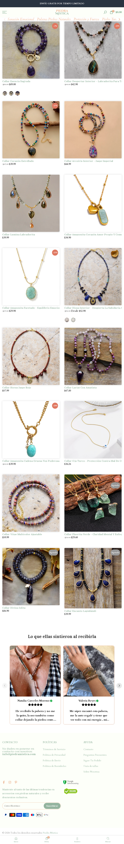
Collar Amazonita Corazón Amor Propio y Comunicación (93, 234)
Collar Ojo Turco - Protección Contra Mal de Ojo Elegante (93, 461)
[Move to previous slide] (4, 686)
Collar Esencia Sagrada (16, 81)
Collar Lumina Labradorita (18, 234)
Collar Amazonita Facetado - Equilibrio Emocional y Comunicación (31, 308)
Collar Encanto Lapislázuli (80, 611)
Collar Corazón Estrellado (18, 161)
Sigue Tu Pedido (92, 760)
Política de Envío (52, 760)
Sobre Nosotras (91, 771)
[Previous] (4, 19)
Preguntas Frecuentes (95, 755)
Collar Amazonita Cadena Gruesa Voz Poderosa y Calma (31, 461)
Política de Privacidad (54, 755)
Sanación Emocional (21, 19)
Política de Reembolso (54, 766)
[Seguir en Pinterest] (15, 782)
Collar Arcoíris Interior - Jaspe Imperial (88, 161)
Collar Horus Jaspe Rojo (16, 387)
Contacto (88, 749)
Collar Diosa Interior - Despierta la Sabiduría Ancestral (93, 308)
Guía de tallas (90, 766)
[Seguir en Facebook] (3, 782)
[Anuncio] (62, 3)
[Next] (119, 19)
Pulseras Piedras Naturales (54, 19)
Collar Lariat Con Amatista (80, 387)
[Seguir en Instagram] (9, 782)
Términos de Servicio (54, 749)
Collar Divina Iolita (13, 608)
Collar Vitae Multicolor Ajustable (22, 534)
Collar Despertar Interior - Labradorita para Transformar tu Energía (93, 81)
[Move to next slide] (119, 686)
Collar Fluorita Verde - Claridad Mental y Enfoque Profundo (93, 534)
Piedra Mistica (50, 832)
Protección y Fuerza (86, 19)
